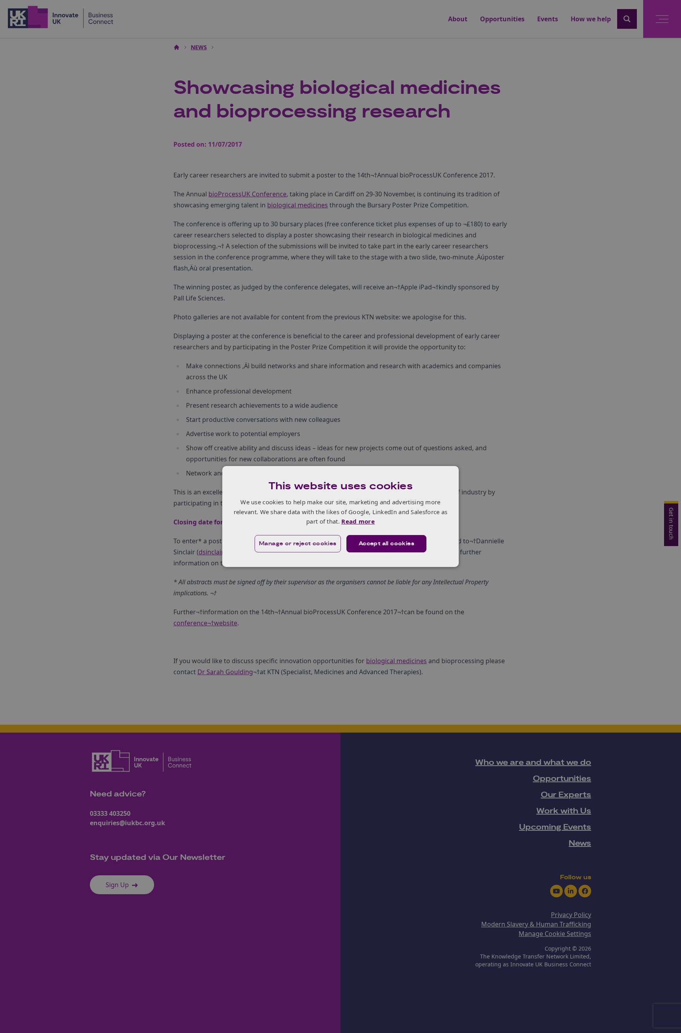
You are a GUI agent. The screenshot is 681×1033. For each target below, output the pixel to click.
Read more (358, 521)
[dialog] (340, 516)
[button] (298, 543)
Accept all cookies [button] (386, 543)
